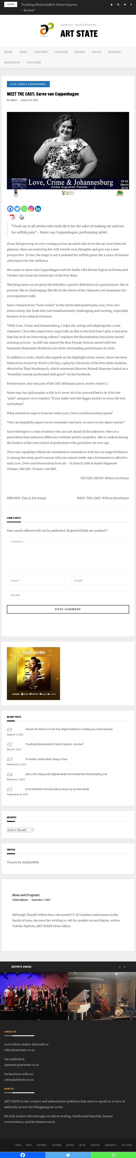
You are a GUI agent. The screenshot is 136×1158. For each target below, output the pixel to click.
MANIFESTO (12, 62)
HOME (8, 51)
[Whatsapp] (24, 209)
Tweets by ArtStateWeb (23, 862)
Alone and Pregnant (26, 895)
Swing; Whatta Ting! (28, 1010)
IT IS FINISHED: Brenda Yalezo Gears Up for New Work (57, 789)
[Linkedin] (38, 209)
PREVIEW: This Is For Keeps (26, 498)
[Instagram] (31, 209)
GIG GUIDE (34, 62)
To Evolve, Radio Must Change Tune (46, 759)
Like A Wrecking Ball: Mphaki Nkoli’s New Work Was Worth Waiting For (66, 774)
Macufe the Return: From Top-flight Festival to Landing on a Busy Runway (69, 729)
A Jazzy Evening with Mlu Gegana (99, 1007)
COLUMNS (61, 51)
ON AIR (96, 51)
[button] (112, 5)
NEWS (23, 51)
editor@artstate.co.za (19, 1050)
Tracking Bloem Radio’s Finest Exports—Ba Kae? (54, 744)
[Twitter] (17, 209)
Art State (79, 34)
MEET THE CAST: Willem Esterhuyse (103, 498)
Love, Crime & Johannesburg (28, 84)
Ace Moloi (12, 100)
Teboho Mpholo (20, 899)
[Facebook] (10, 209)
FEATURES (40, 51)
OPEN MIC (114, 51)
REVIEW (80, 51)
